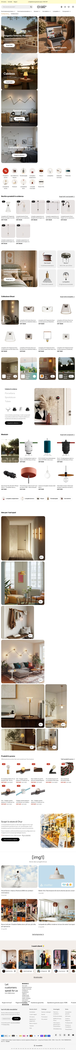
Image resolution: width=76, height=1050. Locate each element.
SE (55, 1048)
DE (23, 1048)
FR (30, 1048)
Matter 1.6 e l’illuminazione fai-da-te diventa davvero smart (56, 890)
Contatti (10, 1)
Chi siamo (3, 1)
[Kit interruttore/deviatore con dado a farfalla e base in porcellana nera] (27, 409)
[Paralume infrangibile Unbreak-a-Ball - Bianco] (47, 475)
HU (37, 1048)
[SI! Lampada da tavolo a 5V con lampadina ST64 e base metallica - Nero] (53, 769)
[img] (27, 983)
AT (14, 1048)
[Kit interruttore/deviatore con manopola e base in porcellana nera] (14, 409)
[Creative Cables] (10, 312)
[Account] (65, 7)
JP (43, 1048)
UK (59, 1048)
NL (46, 1048)
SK (53, 1048)
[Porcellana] (52, 406)
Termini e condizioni (15, 1022)
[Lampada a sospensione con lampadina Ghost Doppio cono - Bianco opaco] (23, 231)
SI (57, 1048)
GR (32, 1048)
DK (25, 1048)
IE (39, 1048)
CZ (20, 1048)
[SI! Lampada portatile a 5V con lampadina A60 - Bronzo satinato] (8, 769)
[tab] (10, 393)
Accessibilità (39, 1045)
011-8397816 (27, 835)
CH (18, 1048)
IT (41, 1048)
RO (50, 1048)
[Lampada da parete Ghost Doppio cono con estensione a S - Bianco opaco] (23, 207)
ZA (64, 1048)
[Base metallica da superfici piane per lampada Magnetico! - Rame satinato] (38, 769)
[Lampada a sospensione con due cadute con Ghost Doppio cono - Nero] (53, 207)
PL (48, 1048)
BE (16, 1048)
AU (11, 1048)
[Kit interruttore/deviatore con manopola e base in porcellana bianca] (21, 409)
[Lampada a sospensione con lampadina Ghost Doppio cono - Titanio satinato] (8, 231)
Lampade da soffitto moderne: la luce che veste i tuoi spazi (56, 924)
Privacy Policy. (6, 1024)
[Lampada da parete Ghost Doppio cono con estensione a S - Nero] (68, 207)
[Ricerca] (31, 7)
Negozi (15, 1)
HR (35, 1048)
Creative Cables (8, 1040)
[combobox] (17, 7)
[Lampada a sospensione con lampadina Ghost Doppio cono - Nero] (38, 207)
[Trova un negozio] (61, 7)
